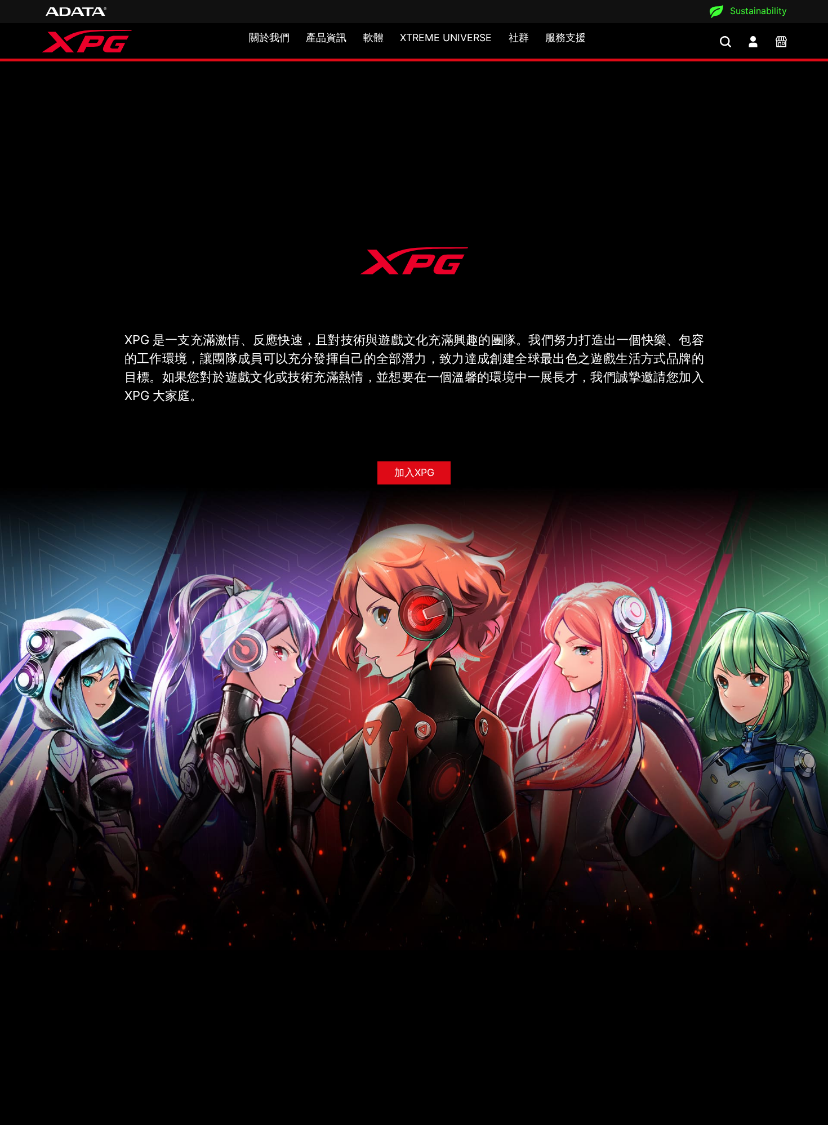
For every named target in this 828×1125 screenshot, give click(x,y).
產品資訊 (326, 37)
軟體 (373, 37)
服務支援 (565, 37)
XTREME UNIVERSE (446, 37)
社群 (519, 37)
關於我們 (269, 37)
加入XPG (414, 472)
